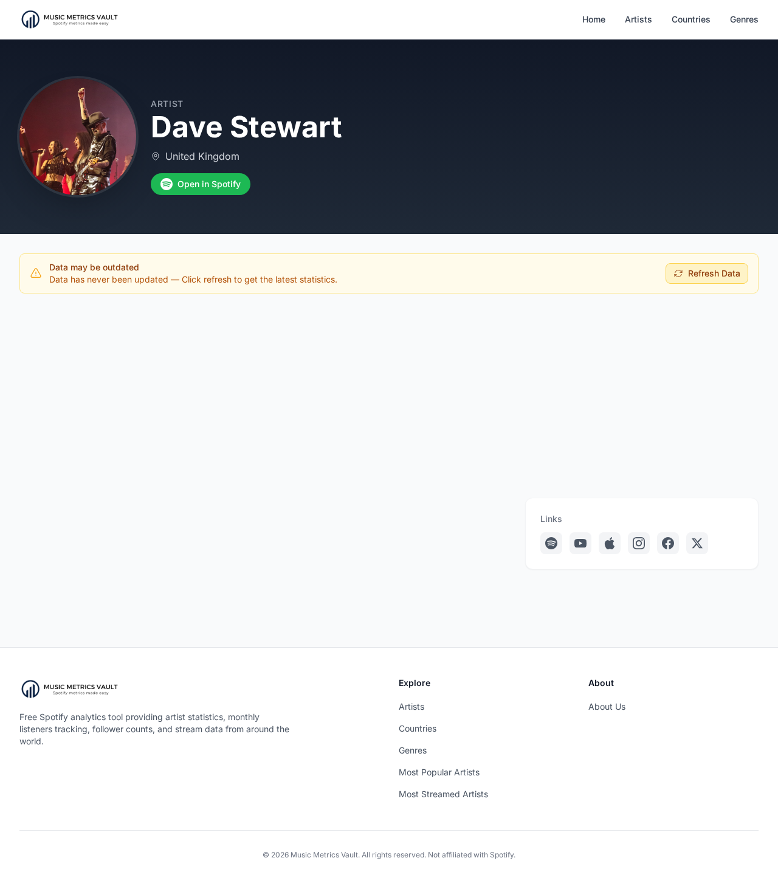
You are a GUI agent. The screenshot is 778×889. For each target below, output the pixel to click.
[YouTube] (580, 543)
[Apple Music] (610, 543)
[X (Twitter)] (697, 543)
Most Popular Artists (439, 772)
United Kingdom (202, 156)
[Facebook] (668, 543)
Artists (638, 19)
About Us (606, 706)
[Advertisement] (389, 393)
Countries (691, 19)
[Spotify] (551, 543)
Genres (744, 19)
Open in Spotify (209, 184)
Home (593, 19)
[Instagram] (639, 543)
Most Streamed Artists (443, 794)
